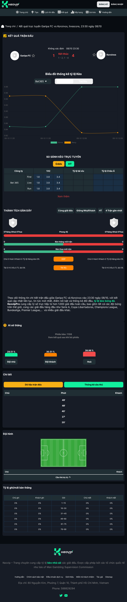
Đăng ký (103, 4)
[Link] (10, 4)
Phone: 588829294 (63, 588)
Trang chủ (10, 26)
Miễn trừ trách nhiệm (85, 577)
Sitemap (108, 577)
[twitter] (61, 596)
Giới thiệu (70, 577)
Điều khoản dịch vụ (54, 577)
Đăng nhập (117, 4)
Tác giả (99, 577)
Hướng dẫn (19, 577)
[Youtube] (66, 596)
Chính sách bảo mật (35, 577)
